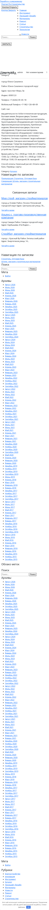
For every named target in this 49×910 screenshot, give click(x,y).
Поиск (32, 37)
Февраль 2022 (11, 405)
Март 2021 (9, 436)
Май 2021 (9, 430)
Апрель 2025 (10, 326)
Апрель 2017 (10, 512)
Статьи (22, 24)
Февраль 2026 (11, 301)
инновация (10, 876)
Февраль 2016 (11, 548)
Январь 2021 (10, 441)
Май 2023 (9, 364)
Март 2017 (9, 515)
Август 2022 (10, 389)
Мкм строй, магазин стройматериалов (24, 198)
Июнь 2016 (10, 537)
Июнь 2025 (10, 320)
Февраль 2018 (11, 485)
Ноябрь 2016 (11, 526)
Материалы (24, 18)
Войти (7, 276)
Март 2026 (9, 298)
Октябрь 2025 (11, 309)
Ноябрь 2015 (11, 556)
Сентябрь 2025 (11, 312)
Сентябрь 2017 (11, 499)
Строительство (26, 27)
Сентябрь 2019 (11, 474)
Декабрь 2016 (11, 523)
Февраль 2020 (11, 460)
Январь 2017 (10, 521)
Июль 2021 (10, 425)
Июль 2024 (10, 342)
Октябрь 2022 (11, 383)
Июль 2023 (10, 359)
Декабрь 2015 (11, 554)
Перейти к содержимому (11, 1)
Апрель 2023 (10, 367)
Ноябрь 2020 (11, 446)
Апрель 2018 (10, 479)
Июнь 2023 (10, 361)
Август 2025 (10, 315)
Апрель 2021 (10, 433)
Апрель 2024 (10, 350)
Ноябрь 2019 (11, 468)
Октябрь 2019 (11, 471)
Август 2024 (10, 339)
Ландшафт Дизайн (27, 16)
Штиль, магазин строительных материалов (20, 261)
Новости (25, 34)
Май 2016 (9, 540)
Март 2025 (9, 328)
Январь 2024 (10, 356)
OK (28, 907)
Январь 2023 (10, 375)
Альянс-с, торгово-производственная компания (23, 216)
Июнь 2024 (10, 345)
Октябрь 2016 (11, 529)
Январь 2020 (10, 463)
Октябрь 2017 (11, 496)
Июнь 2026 (10, 290)
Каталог (13, 171)
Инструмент (24, 13)
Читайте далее (7, 210)
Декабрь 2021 (11, 411)
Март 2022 (9, 403)
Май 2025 (9, 323)
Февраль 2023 (11, 372)
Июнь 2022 (10, 394)
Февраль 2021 (11, 438)
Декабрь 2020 (11, 444)
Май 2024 (9, 348)
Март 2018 (9, 482)
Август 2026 (10, 284)
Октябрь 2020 (11, 449)
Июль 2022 (10, 392)
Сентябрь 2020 (11, 452)
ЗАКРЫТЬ (6, 44)
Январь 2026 (10, 304)
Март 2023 (9, 370)
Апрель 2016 (10, 543)
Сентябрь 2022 (11, 386)
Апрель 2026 (10, 295)
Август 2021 (10, 422)
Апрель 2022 (10, 400)
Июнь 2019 (10, 477)
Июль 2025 (10, 317)
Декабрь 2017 (11, 490)
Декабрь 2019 (11, 466)
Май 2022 (9, 397)
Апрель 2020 (10, 457)
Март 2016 (9, 545)
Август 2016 (10, 534)
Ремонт (22, 21)
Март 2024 (9, 353)
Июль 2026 (10, 287)
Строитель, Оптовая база (12, 259)
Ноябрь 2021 (11, 414)
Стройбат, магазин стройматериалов (23, 233)
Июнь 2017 (10, 507)
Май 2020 (9, 455)
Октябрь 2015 (11, 559)
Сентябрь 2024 (11, 337)
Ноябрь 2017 (11, 493)
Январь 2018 (10, 488)
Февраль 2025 (11, 331)
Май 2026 (9, 293)
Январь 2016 (10, 551)
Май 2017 (9, 510)
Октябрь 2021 (11, 416)
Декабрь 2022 (11, 378)
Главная (23, 10)
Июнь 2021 (10, 427)
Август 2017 (10, 501)
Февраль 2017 (11, 518)
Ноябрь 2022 (11, 381)
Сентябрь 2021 (11, 419)
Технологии (24, 29)
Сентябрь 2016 (11, 532)
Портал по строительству (13, 4)
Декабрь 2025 (11, 306)
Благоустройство (12, 874)
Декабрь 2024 (11, 334)
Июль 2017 (10, 504)
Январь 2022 (10, 408)
